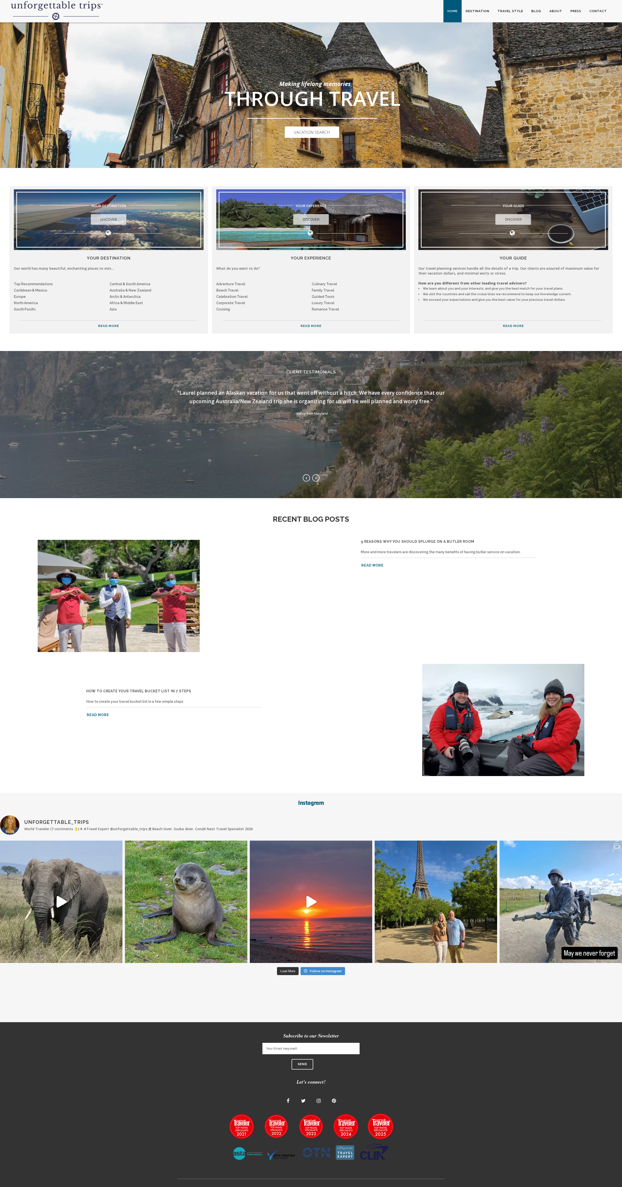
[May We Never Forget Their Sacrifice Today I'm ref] (561, 902)
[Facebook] (288, 1101)
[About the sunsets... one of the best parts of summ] (311, 902)
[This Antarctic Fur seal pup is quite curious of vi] (186, 902)
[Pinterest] (334, 1101)
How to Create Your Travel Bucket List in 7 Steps (138, 691)
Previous (306, 478)
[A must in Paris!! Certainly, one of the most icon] (436, 902)
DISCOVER (108, 219)
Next (316, 478)
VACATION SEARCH (312, 132)
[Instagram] (319, 1101)
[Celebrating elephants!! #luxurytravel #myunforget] (61, 902)
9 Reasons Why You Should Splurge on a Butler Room (417, 541)
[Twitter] (303, 1101)
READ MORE (108, 326)
